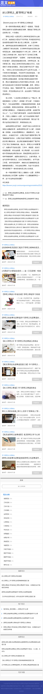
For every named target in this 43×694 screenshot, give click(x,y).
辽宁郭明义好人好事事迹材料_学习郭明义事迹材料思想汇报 (20, 665)
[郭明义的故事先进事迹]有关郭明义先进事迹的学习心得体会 (22, 218)
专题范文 (8, 545)
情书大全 (8, 565)
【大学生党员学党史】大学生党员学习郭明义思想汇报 (18, 596)
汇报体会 (8, 526)
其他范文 (8, 541)
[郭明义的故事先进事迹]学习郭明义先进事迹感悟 (17, 592)
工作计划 (8, 506)
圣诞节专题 (8, 561)
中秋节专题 (8, 549)
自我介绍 (8, 537)
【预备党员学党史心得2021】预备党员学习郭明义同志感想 (22, 227)
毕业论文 (8, 530)
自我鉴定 (8, 533)
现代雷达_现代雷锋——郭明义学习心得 (16, 609)
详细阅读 (36, 262)
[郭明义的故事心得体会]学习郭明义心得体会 (17, 622)
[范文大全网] (7, 5)
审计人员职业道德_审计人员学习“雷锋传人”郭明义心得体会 (21, 411)
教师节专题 (8, 557)
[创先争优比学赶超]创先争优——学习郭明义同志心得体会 (22, 230)
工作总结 (8, 502)
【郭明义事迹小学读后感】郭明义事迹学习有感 (21, 294)
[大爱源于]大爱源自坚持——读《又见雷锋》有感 (21, 271)
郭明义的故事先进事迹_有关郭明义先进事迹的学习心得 (21, 236)
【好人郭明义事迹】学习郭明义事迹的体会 (19, 388)
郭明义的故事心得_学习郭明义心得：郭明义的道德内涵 (21, 224)
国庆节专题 (8, 553)
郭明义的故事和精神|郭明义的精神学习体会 (23, 199)
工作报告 (8, 510)
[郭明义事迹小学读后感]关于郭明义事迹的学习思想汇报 (21, 215)
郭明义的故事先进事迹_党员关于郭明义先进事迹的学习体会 (22, 209)
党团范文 (8, 498)
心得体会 (8, 522)
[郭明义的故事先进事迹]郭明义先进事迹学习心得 (19, 618)
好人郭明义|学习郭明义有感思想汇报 (13, 656)
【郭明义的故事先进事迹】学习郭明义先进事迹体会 (20, 233)
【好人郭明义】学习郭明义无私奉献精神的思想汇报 (18, 660)
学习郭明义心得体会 (8, 16)
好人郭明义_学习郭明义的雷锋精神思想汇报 (15, 580)
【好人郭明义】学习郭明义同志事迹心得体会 (20, 341)
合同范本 (8, 514)
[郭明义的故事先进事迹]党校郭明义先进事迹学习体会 (21, 458)
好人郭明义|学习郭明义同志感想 (12, 576)
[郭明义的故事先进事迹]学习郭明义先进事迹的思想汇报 (21, 318)
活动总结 (8, 518)
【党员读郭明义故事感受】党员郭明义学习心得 (21, 435)
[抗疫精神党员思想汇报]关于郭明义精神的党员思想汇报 (21, 248)
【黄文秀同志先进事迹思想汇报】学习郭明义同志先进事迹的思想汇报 (21, 364)
